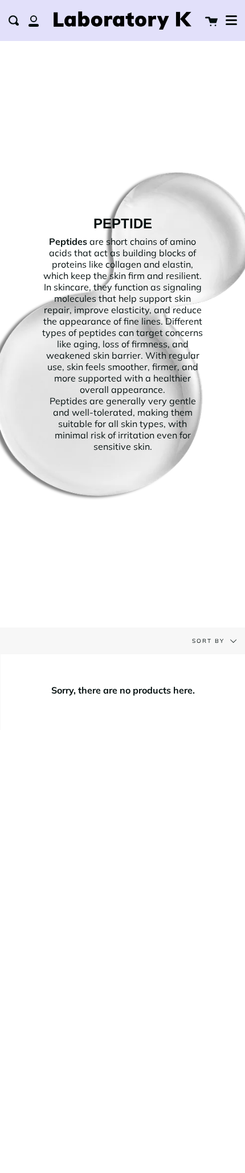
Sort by (209, 641)
